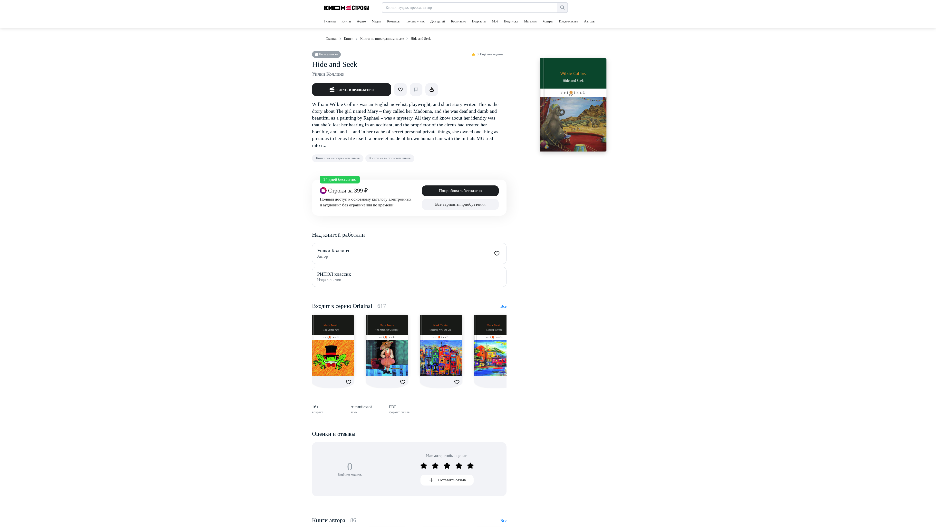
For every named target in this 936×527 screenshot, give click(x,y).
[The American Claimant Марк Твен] (387, 345)
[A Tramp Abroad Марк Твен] (495, 345)
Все (503, 306)
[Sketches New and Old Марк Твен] (441, 345)
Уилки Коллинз (328, 74)
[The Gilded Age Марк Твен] (333, 345)
